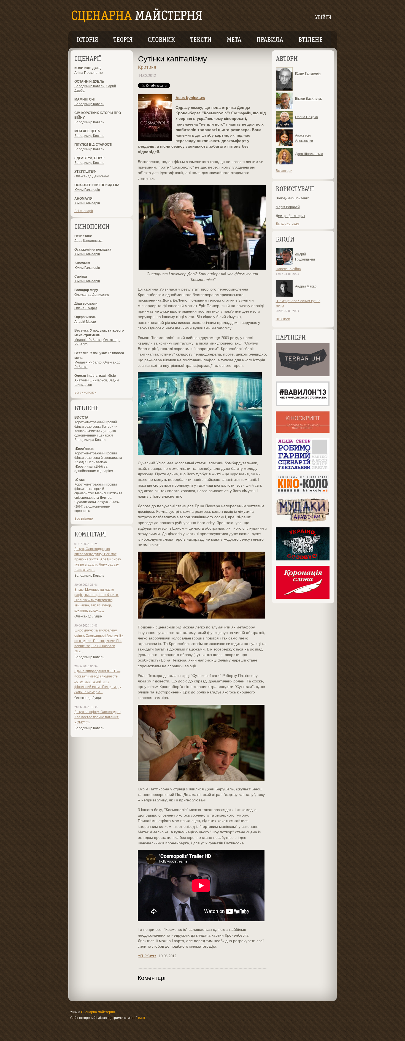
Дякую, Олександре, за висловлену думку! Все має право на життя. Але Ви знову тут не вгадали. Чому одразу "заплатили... (97, 559)
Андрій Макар (85, 321)
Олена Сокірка (85, 308)
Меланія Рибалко (88, 339)
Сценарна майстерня (98, 1012)
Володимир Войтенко (292, 198)
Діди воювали (85, 303)
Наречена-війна (288, 269)
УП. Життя (147, 955)
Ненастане (83, 236)
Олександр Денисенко (91, 176)
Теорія (123, 40)
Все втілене (83, 518)
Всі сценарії (83, 210)
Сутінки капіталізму (172, 58)
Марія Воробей (288, 207)
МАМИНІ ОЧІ (84, 99)
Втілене (310, 40)
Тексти (201, 40)
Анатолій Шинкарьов (90, 380)
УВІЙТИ (323, 17)
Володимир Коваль (89, 86)
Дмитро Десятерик (290, 215)
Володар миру (86, 290)
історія (87, 40)
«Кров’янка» (84, 448)
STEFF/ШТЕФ (85, 171)
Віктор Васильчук (308, 98)
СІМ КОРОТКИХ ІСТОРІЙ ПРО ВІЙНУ (97, 115)
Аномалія (82, 263)
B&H (141, 1017)
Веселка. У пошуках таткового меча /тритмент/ (99, 332)
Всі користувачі (287, 223)
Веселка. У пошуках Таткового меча (99, 355)
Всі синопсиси (85, 392)
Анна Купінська (190, 98)
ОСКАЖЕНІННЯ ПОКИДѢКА (97, 185)
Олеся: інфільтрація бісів (95, 375)
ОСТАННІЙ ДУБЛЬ (89, 81)
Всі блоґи (283, 319)
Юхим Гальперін (87, 189)
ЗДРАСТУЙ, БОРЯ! (89, 158)
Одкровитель (85, 317)
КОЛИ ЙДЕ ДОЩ (87, 68)
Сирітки (80, 276)
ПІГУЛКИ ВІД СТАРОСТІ (93, 144)
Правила (269, 40)
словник (161, 40)
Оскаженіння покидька (92, 249)
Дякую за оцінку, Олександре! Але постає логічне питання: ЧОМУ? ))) (97, 716)
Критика (147, 67)
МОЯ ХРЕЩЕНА (87, 131)
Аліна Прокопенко (88, 72)
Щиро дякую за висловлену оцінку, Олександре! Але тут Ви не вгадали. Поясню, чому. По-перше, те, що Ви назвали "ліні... (98, 640)
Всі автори (284, 170)
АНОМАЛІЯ (83, 198)
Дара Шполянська (88, 240)
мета (234, 40)
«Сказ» (79, 479)
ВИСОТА (81, 417)
